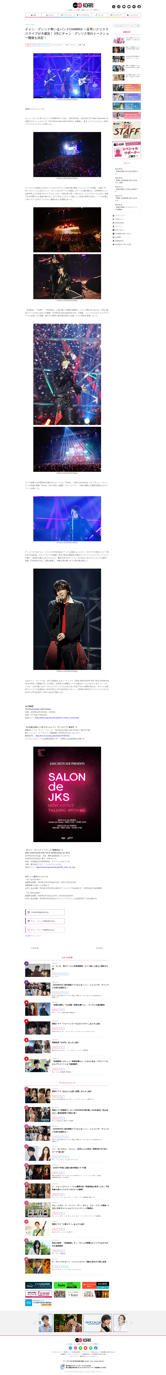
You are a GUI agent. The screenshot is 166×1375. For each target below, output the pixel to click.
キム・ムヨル (56, 1072)
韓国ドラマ (55, 997)
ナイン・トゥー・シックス (85, 1175)
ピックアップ (117, 15)
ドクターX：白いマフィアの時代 (69, 1175)
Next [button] (131, 1323)
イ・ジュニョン (67, 1031)
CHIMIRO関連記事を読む (40, 912)
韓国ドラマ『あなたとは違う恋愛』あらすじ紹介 (72, 1091)
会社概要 (118, 237)
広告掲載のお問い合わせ (123, 233)
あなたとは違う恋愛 (58, 995)
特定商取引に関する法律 (123, 244)
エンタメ (51, 15)
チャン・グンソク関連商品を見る (43, 930)
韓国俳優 (69, 1072)
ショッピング (133, 15)
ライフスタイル (84, 15)
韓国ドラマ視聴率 (68, 1120)
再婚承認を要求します (58, 1177)
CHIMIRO (28, 936)
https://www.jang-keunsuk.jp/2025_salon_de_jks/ (55, 867)
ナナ (80, 1269)
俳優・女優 (81, 45)
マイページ (118, 226)
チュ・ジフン (79, 1197)
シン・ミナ (71, 1197)
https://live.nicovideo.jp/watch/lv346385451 (52, 736)
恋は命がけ (60, 1120)
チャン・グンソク (36, 936)
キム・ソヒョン (57, 1159)
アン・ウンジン (74, 1099)
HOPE (54, 1050)
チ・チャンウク (74, 1269)
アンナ (54, 1120)
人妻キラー (70, 1232)
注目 (34, 15)
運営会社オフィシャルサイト (88, 1356)
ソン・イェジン (65, 1269)
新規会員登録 (119, 223)
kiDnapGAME (56, 1175)
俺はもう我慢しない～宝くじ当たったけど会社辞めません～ (87, 995)
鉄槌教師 (63, 1072)
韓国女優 (72, 1012)
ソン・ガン (75, 1031)
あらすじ (59, 1031)
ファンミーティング (90, 1216)
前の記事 (36, 948)
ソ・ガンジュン (83, 1099)
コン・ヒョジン (62, 1232)
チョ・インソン (67, 1050)
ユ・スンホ (55, 976)
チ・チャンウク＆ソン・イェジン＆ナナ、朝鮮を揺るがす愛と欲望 (79, 1262)
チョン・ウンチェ (57, 1012)
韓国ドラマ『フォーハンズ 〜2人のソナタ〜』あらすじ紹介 (76, 1024)
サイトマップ (73, 1356)
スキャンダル (67, 995)
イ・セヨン (65, 1197)
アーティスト (67, 15)
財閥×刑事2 (66, 1012)
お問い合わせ (119, 230)
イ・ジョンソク (57, 1197)
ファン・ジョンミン (77, 1050)
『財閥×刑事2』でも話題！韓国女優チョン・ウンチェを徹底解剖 (78, 1005)
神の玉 (67, 1177)
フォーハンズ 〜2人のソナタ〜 (87, 1031)
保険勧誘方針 (119, 241)
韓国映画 (86, 1050)
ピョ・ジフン (80, 1216)
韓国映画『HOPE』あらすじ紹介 (65, 1042)
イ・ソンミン (56, 1216)
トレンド (101, 15)
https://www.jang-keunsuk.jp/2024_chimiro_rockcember (57, 718)
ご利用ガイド (119, 219)
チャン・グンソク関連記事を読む (43, 921)
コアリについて (120, 215)
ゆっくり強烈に (98, 1175)
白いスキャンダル (73, 1159)
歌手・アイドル (70, 45)
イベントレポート (57, 45)
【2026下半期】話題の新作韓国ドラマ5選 (69, 1168)
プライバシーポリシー (74, 1354)
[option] (53, 1323)
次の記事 (99, 948)
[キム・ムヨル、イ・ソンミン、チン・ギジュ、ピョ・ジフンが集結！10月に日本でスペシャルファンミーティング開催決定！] (37, 1210)
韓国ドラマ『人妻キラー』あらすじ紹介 (68, 1224)
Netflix (54, 1031)
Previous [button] (35, 1323)
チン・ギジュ (72, 1216)
